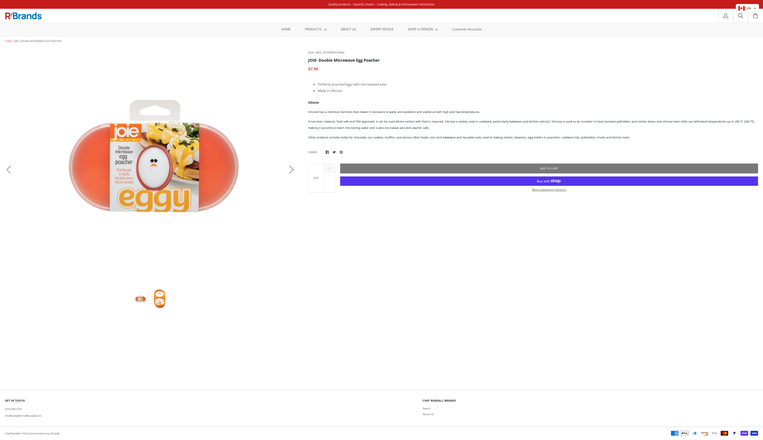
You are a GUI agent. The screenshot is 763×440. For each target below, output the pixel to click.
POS (24, 433)
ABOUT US (348, 29)
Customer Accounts (467, 29)
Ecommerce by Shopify (46, 433)
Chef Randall (12, 433)
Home (8, 41)
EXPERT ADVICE (382, 29)
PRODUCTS (313, 29)
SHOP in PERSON (421, 29)
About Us (428, 414)
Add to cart (549, 168)
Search (427, 408)
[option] (150, 165)
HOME (286, 29)
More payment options (549, 190)
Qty (316, 178)
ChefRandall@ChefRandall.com (23, 416)
